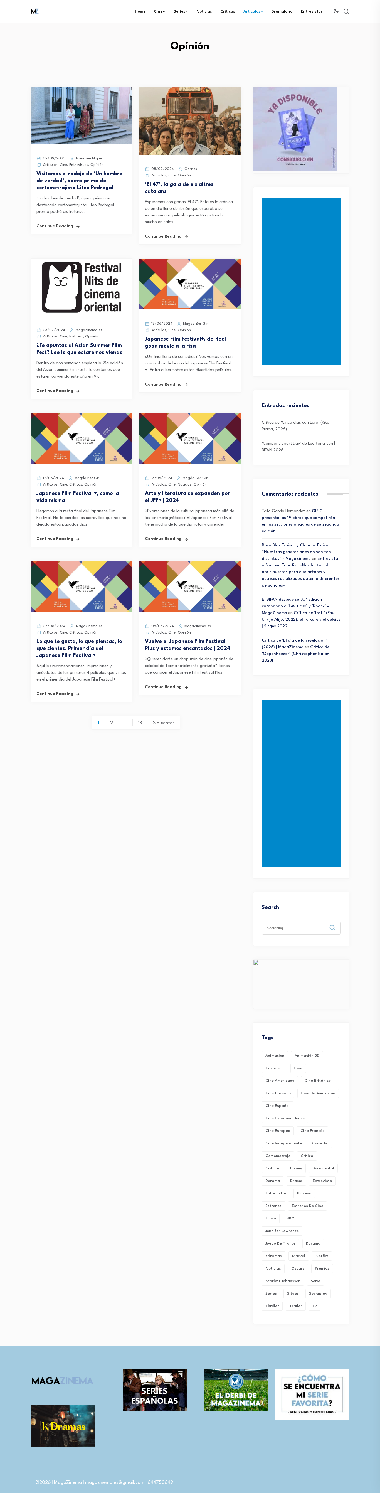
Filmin (270, 1218)
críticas (272, 1168)
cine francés (312, 1131)
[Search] (336, 923)
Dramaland (282, 11)
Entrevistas (312, 11)
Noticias (204, 11)
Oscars (298, 1268)
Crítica (307, 1156)
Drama (296, 1181)
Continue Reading (54, 226)
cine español (277, 1106)
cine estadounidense (285, 1118)
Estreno (304, 1193)
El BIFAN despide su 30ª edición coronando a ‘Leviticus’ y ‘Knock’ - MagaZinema (295, 606)
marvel (298, 1256)
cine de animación (318, 1093)
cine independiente (283, 1143)
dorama (272, 1181)
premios (322, 1268)
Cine (158, 11)
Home (140, 11)
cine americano (279, 1081)
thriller (272, 1306)
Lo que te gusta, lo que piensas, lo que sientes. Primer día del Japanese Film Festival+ (79, 648)
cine (298, 1068)
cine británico (318, 1081)
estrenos (273, 1206)
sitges (293, 1293)
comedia (320, 1143)
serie (315, 1281)
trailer (295, 1306)
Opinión (96, 165)
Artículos (251, 11)
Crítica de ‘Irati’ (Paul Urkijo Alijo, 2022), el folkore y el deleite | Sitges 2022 (301, 620)
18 (140, 723)
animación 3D (307, 1056)
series (271, 1293)
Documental (323, 1168)
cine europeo (277, 1131)
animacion (274, 1056)
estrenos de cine (307, 1206)
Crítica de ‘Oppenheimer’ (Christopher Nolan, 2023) (296, 654)
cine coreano (278, 1093)
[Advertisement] (302, 281)
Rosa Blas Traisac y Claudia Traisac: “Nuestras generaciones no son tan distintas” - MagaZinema (296, 552)
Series (179, 11)
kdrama (313, 1243)
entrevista (322, 1181)
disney (296, 1168)
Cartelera (274, 1068)
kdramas (273, 1256)
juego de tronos (280, 1243)
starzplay (318, 1293)
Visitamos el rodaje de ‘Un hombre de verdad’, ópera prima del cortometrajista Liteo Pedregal (79, 180)
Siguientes (163, 723)
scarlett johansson (282, 1281)
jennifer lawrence (282, 1231)
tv (314, 1306)
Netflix (321, 1256)
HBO (290, 1218)
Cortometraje (277, 1156)
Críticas (227, 11)
